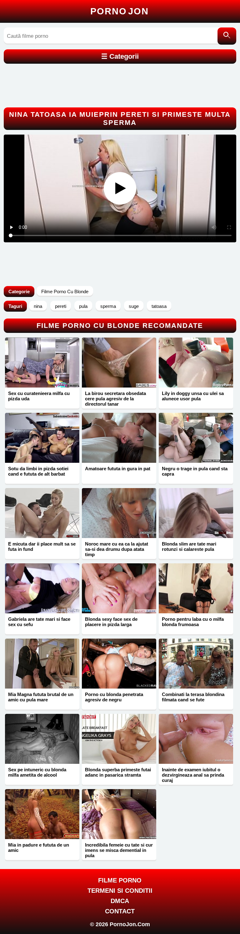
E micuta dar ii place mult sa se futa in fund (42, 546)
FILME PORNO (120, 880)
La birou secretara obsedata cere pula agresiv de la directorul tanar (115, 399)
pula (83, 306)
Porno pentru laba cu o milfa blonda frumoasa (193, 621)
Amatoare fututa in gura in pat (117, 468)
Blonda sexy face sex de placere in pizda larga (111, 621)
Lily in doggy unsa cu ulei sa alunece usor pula (193, 396)
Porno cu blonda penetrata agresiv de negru (114, 697)
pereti (60, 306)
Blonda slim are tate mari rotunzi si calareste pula (189, 546)
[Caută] (227, 36)
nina (38, 306)
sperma (108, 306)
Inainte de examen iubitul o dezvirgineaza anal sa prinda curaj (193, 775)
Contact (120, 911)
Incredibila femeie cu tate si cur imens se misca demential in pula (119, 850)
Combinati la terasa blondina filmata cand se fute (193, 697)
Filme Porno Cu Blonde (64, 291)
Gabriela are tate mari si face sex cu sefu (39, 621)
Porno (119, 11)
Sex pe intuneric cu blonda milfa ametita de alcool (37, 772)
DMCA (120, 900)
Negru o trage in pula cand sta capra (195, 471)
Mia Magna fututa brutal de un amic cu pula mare (40, 697)
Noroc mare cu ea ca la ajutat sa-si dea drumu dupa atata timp (116, 549)
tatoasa (159, 306)
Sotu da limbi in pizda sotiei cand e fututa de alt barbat (38, 471)
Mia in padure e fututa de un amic (38, 847)
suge (134, 306)
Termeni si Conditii (120, 890)
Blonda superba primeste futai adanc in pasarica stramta (118, 772)
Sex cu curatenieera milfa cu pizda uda (39, 396)
